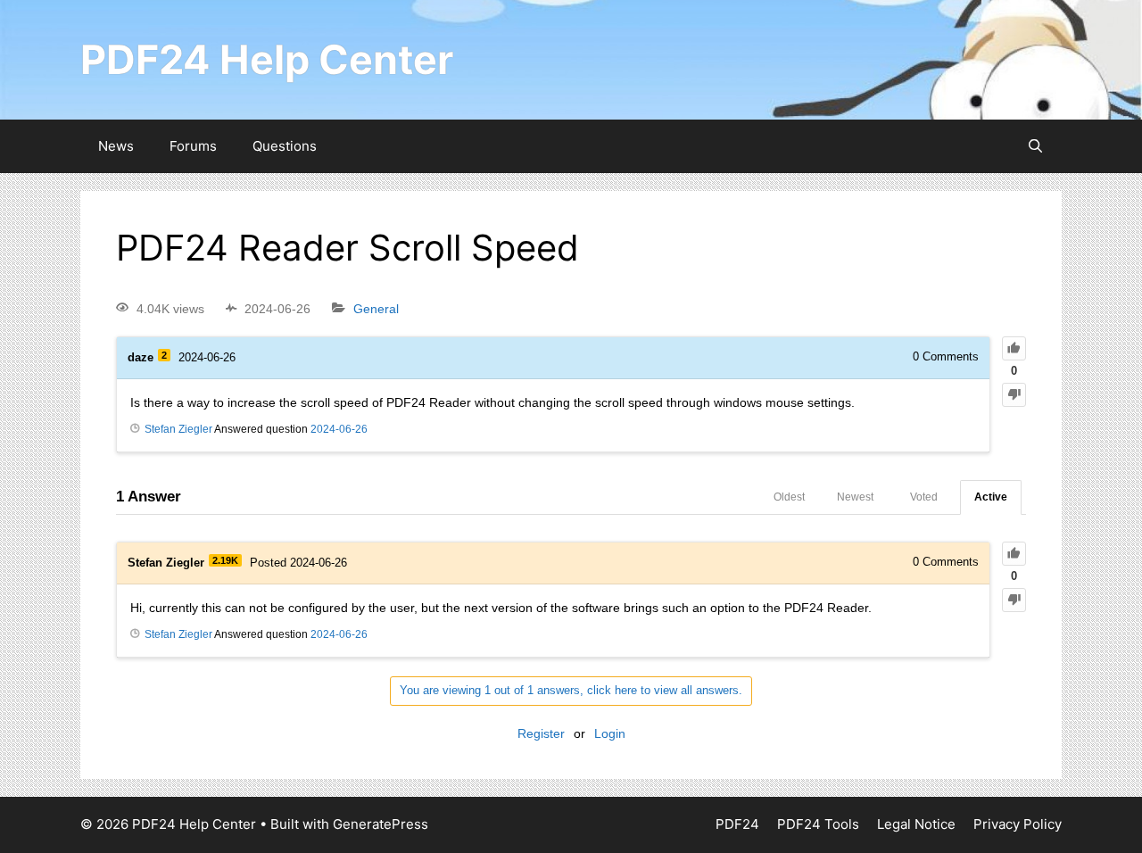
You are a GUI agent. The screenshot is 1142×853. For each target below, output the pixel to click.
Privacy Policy (1017, 824)
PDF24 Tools (818, 824)
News (116, 145)
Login (609, 733)
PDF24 (737, 824)
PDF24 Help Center (266, 59)
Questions (284, 145)
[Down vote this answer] (1014, 600)
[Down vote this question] (1014, 395)
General (376, 309)
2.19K (225, 560)
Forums (193, 145)
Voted (924, 497)
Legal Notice (916, 824)
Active (990, 497)
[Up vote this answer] (1014, 554)
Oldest (789, 497)
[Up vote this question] (1014, 348)
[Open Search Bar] (1035, 146)
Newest (855, 497)
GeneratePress (380, 824)
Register (541, 733)
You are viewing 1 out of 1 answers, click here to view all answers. (571, 690)
